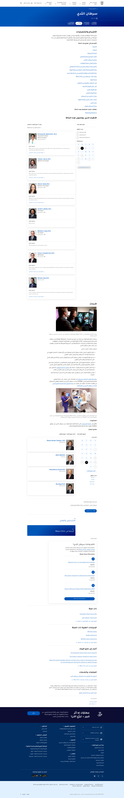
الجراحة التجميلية (92, 53)
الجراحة (95, 50)
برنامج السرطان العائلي (90, 60)
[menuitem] (94, 23)
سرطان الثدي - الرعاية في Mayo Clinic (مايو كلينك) (83, 505)
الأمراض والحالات (92, 8)
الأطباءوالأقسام (79, 23)
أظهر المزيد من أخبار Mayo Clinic (88, 666)
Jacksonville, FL (83, 135)
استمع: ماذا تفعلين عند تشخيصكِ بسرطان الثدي (84, 676)
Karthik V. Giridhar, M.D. (44, 209)
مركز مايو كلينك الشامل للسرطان (87, 379)
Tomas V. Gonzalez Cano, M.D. (46, 253)
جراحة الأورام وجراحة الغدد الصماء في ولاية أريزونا (83, 70)
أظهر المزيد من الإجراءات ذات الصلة (87, 642)
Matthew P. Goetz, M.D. (44, 231)
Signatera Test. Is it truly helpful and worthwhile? (81, 562)
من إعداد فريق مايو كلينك (90, 501)
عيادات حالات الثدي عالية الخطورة (87, 99)
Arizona (92, 477)
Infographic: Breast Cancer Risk (88, 614)
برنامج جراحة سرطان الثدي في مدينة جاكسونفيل (83, 66)
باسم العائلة (80, 141)
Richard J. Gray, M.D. (43, 278)
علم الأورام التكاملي (91, 93)
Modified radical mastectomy (89, 639)
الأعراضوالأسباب (94, 23)
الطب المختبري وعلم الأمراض (88, 56)
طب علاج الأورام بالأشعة (90, 86)
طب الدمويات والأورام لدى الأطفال (87, 83)
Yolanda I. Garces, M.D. (44, 159)
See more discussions (79, 598)
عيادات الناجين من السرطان (89, 96)
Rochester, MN (83, 132)
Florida (92, 479)
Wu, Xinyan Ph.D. (60, 484)
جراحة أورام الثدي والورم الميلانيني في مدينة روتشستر (82, 73)
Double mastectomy (91, 635)
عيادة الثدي (94, 103)
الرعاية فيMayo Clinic (71, 23)
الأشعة (95, 47)
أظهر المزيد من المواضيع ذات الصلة (87, 621)
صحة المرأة (93, 80)
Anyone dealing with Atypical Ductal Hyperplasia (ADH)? (80, 589)
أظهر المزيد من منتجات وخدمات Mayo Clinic (85, 680)
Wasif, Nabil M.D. (60, 455)
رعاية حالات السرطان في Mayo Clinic (86, 76)
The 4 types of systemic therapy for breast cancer (83, 656)
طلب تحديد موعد (90, 511)
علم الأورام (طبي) (92, 90)
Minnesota (92, 481)
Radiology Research (91, 113)
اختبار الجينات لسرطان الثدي (89, 617)
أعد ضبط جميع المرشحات (84, 167)
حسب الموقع (80, 129)
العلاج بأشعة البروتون (63, 367)
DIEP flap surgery (92, 631)
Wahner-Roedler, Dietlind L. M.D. (55, 440)
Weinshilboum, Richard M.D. (57, 469)
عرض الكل (92, 484)
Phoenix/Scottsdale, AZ (85, 137)
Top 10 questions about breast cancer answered (84, 653)
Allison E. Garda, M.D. (44, 184)
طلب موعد (93, 18)
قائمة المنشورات (86, 424)
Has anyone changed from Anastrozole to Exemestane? (80, 575)
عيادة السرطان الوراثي (90, 106)
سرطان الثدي (87, 14)
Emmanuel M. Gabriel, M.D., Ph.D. (47, 134)
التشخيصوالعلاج (86, 23)
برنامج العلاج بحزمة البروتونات (88, 63)
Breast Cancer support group (87, 549)
